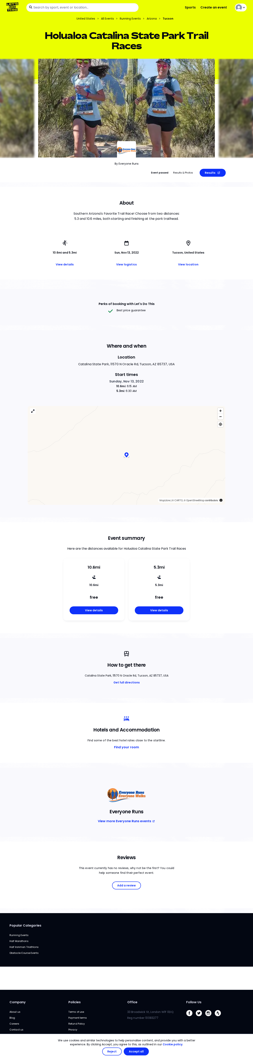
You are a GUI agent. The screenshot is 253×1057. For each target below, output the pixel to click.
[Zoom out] (220, 416)
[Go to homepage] (13, 7)
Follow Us (193, 1002)
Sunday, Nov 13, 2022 (126, 381)
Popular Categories (25, 925)
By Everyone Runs (127, 164)
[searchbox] (82, 7)
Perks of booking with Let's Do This (127, 304)
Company (17, 1002)
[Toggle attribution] (221, 500)
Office (132, 1002)
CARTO (178, 500)
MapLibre (165, 500)
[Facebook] (191, 1017)
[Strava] (219, 1017)
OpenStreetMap (195, 500)
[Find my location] (220, 424)
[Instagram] (210, 1017)
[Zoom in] (220, 411)
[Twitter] (200, 1017)
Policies (74, 1002)
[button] (126, 455)
